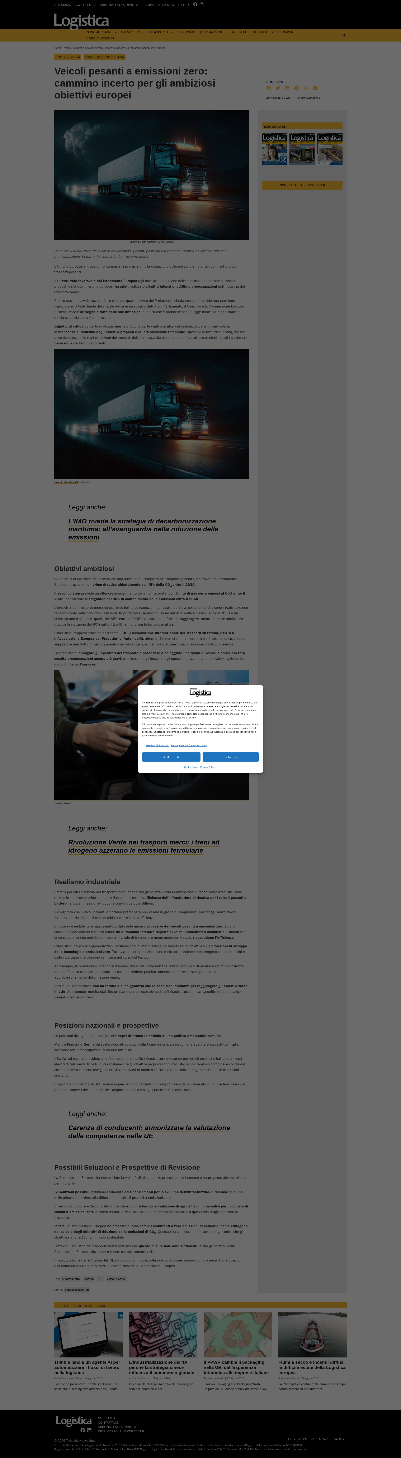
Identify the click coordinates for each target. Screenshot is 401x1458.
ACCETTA (171, 757)
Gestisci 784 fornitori (157, 745)
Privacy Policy (207, 767)
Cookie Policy (191, 767)
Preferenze (231, 757)
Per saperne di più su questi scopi (189, 745)
